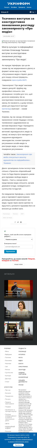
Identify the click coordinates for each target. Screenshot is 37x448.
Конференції (23, 377)
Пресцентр (21, 7)
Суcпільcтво (9, 372)
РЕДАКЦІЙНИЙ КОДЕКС (10, 427)
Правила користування (9, 402)
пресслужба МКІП (19, 80)
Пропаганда (6, 214)
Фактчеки (8, 363)
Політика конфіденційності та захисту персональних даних (10, 417)
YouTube (15, 260)
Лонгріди (22, 369)
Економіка (8, 360)
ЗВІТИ (7, 423)
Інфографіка (23, 366)
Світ (6, 366)
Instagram (5, 260)
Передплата (9, 396)
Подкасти (22, 348)
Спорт (7, 381)
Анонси (29, 7)
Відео (21, 360)
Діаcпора (8, 378)
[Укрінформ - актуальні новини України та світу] (18, 3)
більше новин (18, 264)
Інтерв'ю (22, 354)
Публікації (22, 351)
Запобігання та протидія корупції (10, 410)
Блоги (21, 363)
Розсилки (8, 431)
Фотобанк (14, 7)
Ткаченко (15, 214)
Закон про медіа (7, 217)
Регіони (7, 369)
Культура (8, 375)
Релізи (21, 385)
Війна (7, 351)
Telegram (31, 259)
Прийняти (18, 445)
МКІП (22, 214)
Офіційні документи (23, 381)
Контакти (8, 393)
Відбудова (8, 354)
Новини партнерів (22, 373)
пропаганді (6, 109)
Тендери (8, 407)
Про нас (7, 390)
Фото (21, 357)
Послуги (6, 7)
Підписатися (10, 251)
